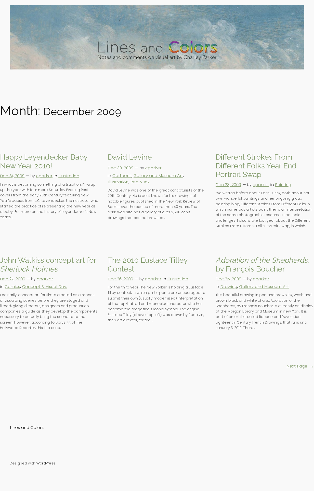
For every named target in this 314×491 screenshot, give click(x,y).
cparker (44, 176)
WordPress (45, 463)
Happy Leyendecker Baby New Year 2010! (43, 161)
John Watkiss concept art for (48, 264)
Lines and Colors (27, 427)
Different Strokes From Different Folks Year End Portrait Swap (256, 166)
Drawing (228, 286)
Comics (12, 286)
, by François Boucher (262, 264)
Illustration (68, 176)
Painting (283, 185)
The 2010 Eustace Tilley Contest (147, 264)
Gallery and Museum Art (158, 175)
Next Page (300, 366)
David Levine (130, 157)
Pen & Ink (140, 182)
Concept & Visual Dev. (44, 286)
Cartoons (121, 175)
